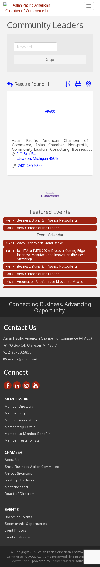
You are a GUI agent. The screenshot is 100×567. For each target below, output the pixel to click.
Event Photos (15, 530)
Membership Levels (20, 427)
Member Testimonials (22, 440)
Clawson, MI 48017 (32, 345)
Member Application (21, 420)
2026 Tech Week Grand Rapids (40, 242)
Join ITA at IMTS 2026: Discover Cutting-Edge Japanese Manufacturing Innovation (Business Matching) (51, 253)
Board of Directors (20, 494)
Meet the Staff (16, 487)
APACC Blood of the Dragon (38, 228)
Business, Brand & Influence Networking (47, 220)
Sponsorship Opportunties (26, 524)
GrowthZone (19, 561)
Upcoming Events (18, 517)
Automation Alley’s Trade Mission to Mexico (50, 280)
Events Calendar (18, 537)
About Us (12, 460)
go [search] (52, 59)
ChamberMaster (63, 561)
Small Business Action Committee (32, 467)
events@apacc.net (22, 359)
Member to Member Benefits (28, 434)
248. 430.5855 (19, 352)
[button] (10, 84)
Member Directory (19, 406)
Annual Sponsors (18, 473)
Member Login (16, 413)
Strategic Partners (19, 480)
